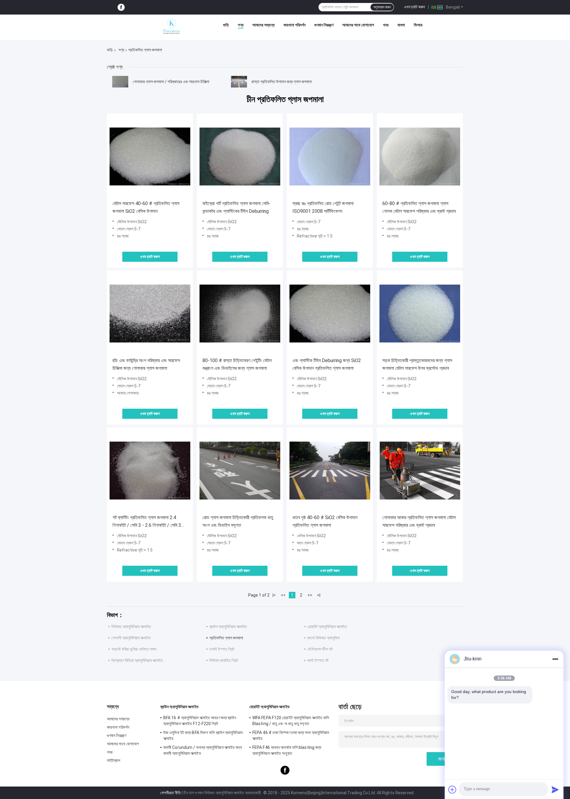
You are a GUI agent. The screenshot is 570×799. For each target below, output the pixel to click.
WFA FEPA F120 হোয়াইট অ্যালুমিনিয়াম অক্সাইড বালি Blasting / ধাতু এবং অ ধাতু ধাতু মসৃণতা (290, 720)
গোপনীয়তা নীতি (170, 792)
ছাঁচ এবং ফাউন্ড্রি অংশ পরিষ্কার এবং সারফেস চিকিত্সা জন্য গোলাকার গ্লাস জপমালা (146, 364)
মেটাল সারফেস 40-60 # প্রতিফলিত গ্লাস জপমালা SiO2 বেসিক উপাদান (146, 207)
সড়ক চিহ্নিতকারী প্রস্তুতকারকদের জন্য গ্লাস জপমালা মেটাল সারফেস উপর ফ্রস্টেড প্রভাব (417, 364)
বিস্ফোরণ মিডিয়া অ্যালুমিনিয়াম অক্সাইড (137, 660)
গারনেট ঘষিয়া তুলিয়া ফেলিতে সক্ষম (133, 649)
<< (283, 595)
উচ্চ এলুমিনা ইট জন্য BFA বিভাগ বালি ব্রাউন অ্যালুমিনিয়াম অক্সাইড (203, 735)
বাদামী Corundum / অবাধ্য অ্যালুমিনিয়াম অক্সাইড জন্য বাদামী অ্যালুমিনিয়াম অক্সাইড (202, 750)
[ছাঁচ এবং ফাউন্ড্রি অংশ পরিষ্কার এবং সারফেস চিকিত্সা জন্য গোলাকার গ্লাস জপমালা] (150, 313)
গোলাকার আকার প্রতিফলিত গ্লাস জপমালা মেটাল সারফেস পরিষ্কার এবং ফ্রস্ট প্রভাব (419, 521)
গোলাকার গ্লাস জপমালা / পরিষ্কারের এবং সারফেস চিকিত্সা (171, 81)
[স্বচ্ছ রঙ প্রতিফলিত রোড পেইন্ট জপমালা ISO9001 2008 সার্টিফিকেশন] (329, 156)
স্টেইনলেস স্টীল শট (320, 649)
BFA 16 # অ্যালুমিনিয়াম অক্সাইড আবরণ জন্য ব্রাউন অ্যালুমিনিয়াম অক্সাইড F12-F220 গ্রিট (199, 720)
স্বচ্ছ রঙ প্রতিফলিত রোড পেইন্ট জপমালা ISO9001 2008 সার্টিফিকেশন (323, 207)
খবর (386, 25)
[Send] (555, 789)
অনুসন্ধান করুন (382, 7)
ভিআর (418, 25)
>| (318, 595)
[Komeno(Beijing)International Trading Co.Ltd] (171, 26)
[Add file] (452, 789)
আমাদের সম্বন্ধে (263, 25)
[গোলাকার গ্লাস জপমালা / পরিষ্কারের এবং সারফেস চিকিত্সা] (120, 81)
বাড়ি (226, 25)
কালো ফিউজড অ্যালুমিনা (323, 637)
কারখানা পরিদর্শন (294, 25)
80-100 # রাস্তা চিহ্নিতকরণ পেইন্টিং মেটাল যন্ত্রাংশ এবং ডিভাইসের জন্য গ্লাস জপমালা (237, 364)
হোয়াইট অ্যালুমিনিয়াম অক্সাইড (327, 626)
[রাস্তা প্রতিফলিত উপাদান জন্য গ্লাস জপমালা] (239, 81)
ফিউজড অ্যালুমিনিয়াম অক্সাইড (131, 626)
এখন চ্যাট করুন (414, 6)
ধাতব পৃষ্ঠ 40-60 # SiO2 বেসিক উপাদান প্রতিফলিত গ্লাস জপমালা (324, 521)
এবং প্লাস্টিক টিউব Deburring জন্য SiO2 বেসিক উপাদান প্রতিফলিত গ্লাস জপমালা (326, 364)
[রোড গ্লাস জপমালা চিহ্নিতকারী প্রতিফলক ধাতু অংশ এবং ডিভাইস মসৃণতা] (240, 470)
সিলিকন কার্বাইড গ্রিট (223, 660)
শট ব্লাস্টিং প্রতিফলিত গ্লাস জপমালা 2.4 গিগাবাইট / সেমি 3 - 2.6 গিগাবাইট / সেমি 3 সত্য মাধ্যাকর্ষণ (147, 522)
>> (310, 595)
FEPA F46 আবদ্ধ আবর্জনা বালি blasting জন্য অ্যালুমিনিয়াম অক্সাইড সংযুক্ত (286, 750)
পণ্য (240, 25)
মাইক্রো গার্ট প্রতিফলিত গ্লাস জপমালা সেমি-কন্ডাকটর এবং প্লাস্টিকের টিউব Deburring (236, 207)
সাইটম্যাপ (114, 760)
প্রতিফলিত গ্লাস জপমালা (226, 637)
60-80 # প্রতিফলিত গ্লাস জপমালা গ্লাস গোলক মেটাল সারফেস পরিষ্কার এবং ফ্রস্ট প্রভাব (419, 207)
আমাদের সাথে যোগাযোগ (358, 25)
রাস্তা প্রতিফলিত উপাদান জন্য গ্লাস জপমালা (281, 81)
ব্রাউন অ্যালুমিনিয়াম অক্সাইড (228, 626)
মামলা (401, 25)
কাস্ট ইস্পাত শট (318, 660)
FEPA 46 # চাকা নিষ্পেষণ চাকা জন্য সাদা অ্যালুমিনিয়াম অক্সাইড (290, 735)
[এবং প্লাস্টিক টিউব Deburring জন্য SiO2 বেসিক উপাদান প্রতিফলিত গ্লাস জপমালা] (329, 313)
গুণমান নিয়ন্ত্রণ (323, 25)
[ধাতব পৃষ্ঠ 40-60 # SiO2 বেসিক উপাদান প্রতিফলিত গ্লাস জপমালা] (329, 470)
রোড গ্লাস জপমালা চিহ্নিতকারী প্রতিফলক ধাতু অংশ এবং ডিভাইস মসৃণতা (237, 521)
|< (274, 595)
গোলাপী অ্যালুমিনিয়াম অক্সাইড (131, 637)
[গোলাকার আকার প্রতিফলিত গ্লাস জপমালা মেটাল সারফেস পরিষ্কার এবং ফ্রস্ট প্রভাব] (419, 470)
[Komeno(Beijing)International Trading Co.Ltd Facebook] (121, 7)
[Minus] (555, 658)
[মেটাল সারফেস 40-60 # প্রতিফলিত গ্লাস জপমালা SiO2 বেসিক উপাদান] (150, 156)
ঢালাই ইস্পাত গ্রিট (222, 649)
